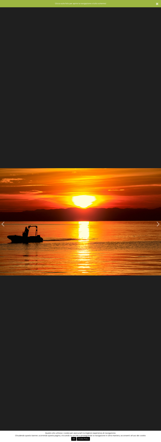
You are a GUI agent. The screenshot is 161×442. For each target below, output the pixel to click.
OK (74, 439)
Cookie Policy (83, 439)
